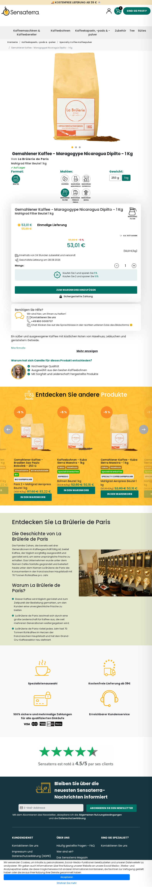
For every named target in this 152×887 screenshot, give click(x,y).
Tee (132, 30)
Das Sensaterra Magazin (72, 857)
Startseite (12, 42)
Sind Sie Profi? (137, 11)
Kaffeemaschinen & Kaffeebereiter (26, 32)
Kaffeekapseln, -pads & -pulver (92, 32)
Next (143, 429)
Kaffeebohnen (60, 30)
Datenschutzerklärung (72, 818)
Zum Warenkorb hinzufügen (76, 290)
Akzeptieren (66, 877)
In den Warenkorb (32, 497)
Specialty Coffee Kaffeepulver (76, 42)
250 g (115, 178)
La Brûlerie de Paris (33, 159)
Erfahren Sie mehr (67, 883)
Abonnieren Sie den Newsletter (111, 808)
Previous (8, 429)
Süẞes (142, 30)
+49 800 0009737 (42, 321)
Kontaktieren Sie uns (43, 317)
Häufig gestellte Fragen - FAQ (76, 845)
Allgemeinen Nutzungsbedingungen (100, 814)
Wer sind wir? (65, 851)
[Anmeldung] (109, 11)
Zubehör (120, 30)
